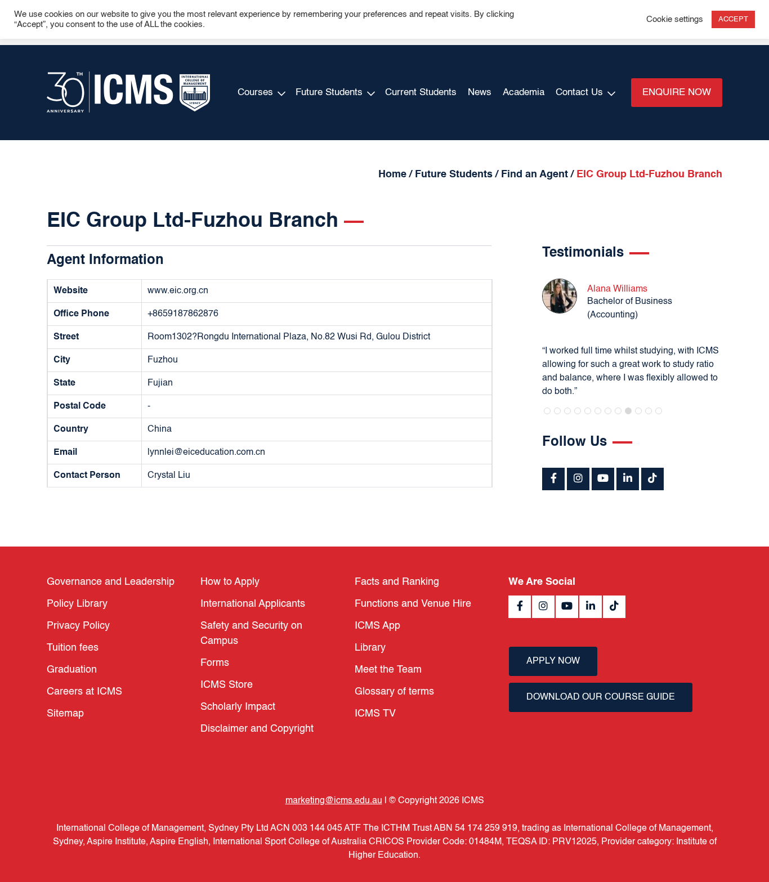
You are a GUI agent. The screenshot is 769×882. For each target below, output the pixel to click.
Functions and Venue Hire (413, 604)
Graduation (72, 670)
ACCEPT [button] (733, 19)
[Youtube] (603, 479)
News (479, 92)
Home (392, 174)
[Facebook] (553, 479)
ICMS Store (226, 685)
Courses (255, 92)
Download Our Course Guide (600, 697)
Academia (523, 92)
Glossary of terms (394, 692)
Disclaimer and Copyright (257, 729)
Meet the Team (388, 670)
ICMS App (377, 626)
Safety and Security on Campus (251, 633)
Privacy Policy (78, 626)
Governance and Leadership (111, 582)
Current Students (421, 92)
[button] (547, 411)
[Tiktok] (652, 479)
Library (370, 648)
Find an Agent (534, 174)
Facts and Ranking (397, 582)
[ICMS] (128, 92)
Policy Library (77, 604)
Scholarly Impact (237, 707)
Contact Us (579, 92)
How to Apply (230, 582)
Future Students (329, 92)
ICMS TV (375, 714)
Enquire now (676, 92)
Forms (214, 663)
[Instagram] (578, 479)
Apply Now (553, 661)
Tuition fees (73, 648)
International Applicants (252, 604)
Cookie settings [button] (674, 20)
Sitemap (65, 714)
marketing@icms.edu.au (333, 800)
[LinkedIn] (627, 479)
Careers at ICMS (84, 692)
